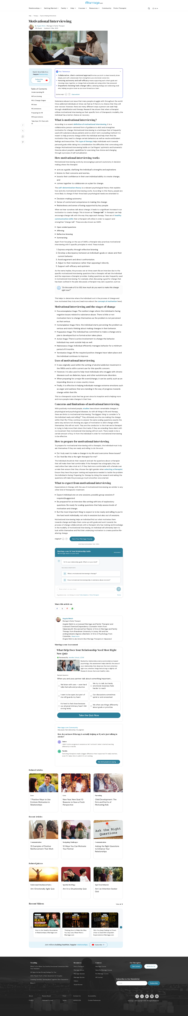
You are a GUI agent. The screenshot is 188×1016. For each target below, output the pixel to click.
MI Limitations (36, 109)
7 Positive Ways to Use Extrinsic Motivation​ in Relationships (40, 802)
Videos (76, 981)
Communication (35, 842)
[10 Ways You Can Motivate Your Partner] (75, 830)
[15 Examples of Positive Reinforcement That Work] (43, 830)
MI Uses (34, 105)
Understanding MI (37, 92)
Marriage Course (100, 966)
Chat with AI (76, 94)
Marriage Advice (79, 970)
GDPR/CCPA (77, 1000)
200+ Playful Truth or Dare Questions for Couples (46, 976)
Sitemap (130, 1001)
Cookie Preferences (94, 1000)
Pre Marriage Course (101, 974)
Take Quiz (34, 121)
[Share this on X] (23, 132)
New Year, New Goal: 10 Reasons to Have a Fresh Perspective (74, 802)
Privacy (31, 1000)
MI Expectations (37, 117)
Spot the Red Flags (69, 885)
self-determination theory (69, 188)
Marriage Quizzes (79, 974)
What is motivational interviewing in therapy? (82, 573)
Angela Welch (41, 26)
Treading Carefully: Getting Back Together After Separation (49, 979)
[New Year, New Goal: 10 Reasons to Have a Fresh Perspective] (75, 783)
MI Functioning (36, 96)
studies (86, 408)
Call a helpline (84, 595)
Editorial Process (47, 1000)
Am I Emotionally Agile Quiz (42, 889)
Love (32, 795)
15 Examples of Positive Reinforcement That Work (41, 847)
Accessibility (92, 996)
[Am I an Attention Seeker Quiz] (108, 881)
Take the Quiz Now (89, 715)
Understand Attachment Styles (40, 885)
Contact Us (77, 996)
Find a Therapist (94, 595)
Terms (119, 595)
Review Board (46, 996)
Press (64, 996)
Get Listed (136, 966)
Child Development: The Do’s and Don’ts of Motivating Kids (106, 802)
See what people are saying (107, 762)
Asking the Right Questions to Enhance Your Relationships (107, 849)
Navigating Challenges (70, 842)
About (31, 996)
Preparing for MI (37, 113)
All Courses (99, 977)
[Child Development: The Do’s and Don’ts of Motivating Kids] (108, 783)
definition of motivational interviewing (89, 124)
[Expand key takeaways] (120, 71)
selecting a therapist (113, 469)
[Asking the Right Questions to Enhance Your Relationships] (108, 830)
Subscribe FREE (39, 80)
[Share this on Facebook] (23, 127)
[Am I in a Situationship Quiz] (75, 881)
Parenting (98, 795)
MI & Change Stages (38, 100)
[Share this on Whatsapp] (23, 138)
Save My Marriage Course (103, 970)
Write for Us (151, 966)
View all (119, 904)
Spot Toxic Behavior (102, 885)
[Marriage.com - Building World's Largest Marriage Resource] (94, 4)
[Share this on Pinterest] (23, 144)
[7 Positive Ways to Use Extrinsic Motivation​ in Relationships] (43, 783)
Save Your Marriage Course (82, 539)
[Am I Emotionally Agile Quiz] (43, 881)
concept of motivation (107, 301)
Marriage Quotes (79, 977)
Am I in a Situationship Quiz (75, 889)
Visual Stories (78, 984)
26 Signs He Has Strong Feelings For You (43, 972)
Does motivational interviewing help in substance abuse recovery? (89, 580)
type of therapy (86, 141)
